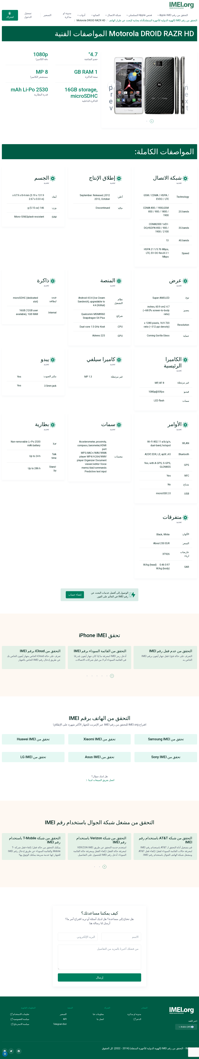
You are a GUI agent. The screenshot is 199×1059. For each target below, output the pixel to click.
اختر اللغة (192, 1021)
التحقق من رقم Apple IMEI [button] (173, 15)
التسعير (47, 15)
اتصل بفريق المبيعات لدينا (101, 780)
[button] (111, 85)
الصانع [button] (96, 15)
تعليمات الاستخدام (20, 1014)
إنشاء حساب (74, 594)
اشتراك (10, 17)
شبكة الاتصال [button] (114, 15)
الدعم (138, 1019)
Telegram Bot (60, 1024)
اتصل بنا (100, 1019)
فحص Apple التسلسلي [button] (140, 15)
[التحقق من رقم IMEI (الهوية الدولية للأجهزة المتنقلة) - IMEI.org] (182, 5)
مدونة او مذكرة (67, 15)
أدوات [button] (82, 15)
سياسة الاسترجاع (21, 1024)
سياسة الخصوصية (21, 1019)
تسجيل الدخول (28, 15)
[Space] (182, 1010)
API (65, 1019)
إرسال (99, 977)
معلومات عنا (98, 1014)
